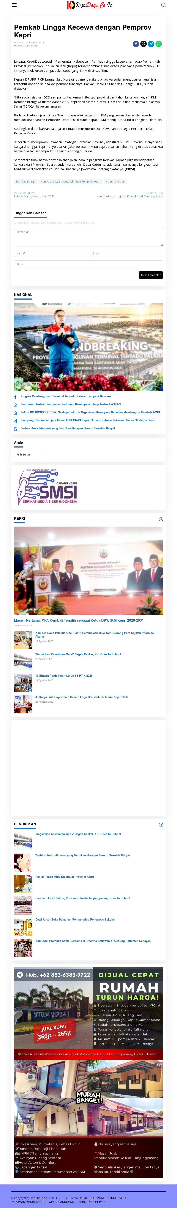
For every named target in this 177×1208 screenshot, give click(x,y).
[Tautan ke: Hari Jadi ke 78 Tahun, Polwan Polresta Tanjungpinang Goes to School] (23, 905)
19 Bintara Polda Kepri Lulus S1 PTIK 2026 (63, 676)
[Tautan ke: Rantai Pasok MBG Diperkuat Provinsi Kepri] (23, 884)
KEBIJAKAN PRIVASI (92, 1202)
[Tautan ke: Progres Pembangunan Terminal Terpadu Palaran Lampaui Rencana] (88, 347)
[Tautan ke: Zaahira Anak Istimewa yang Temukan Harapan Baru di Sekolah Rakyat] (23, 862)
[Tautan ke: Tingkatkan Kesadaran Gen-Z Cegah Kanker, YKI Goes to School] (23, 661)
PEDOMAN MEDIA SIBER (27, 1202)
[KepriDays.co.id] (89, 4)
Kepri (27, 45)
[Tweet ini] (143, 44)
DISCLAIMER (117, 1198)
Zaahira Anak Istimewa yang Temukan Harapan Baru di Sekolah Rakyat (68, 428)
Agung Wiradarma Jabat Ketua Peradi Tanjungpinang (130, 194)
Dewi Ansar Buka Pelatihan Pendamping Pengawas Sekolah (75, 919)
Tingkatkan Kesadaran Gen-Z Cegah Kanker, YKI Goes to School (78, 654)
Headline (18, 45)
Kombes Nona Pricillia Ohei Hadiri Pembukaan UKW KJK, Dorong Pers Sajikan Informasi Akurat (95, 634)
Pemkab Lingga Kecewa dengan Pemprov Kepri (70, 181)
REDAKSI (98, 1198)
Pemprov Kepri (115, 181)
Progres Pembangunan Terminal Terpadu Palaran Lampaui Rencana (66, 396)
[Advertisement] (88, 768)
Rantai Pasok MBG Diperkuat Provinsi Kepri (64, 877)
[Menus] (14, 5)
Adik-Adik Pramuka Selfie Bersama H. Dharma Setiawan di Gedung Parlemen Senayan (93, 941)
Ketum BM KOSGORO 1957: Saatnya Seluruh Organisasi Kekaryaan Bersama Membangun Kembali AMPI (90, 412)
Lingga (34, 45)
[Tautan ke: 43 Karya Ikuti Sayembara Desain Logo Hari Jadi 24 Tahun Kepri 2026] (23, 704)
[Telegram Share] (151, 44)
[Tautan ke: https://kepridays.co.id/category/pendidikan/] (161, 824)
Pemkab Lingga (25, 181)
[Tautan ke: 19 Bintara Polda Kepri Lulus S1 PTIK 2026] (23, 683)
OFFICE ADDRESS (61, 1202)
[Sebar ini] (136, 44)
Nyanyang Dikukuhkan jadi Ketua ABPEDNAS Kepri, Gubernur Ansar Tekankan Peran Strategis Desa (87, 420)
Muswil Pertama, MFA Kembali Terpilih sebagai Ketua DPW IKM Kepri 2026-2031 (79, 620)
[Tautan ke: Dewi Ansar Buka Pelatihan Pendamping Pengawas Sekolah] (23, 927)
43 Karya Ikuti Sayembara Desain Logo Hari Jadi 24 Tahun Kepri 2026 (81, 697)
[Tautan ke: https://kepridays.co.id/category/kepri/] (161, 519)
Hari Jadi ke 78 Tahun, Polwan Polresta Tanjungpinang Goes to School (82, 898)
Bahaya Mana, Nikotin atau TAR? (34, 194)
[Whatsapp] (158, 44)
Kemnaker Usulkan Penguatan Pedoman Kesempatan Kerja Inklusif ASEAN (71, 404)
